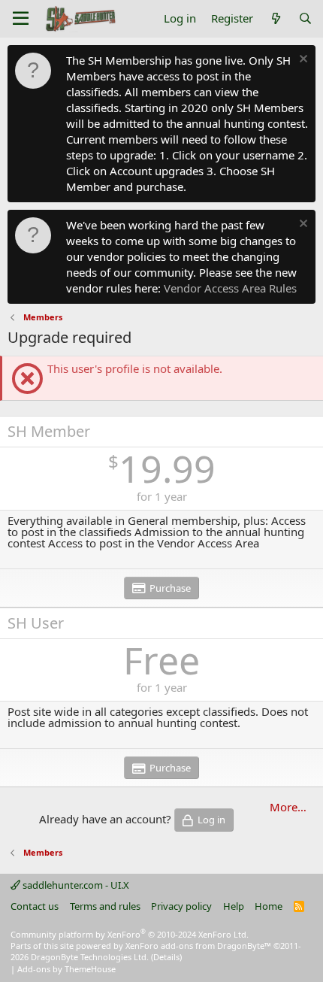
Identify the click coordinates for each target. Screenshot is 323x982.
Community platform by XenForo (130, 934)
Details (166, 956)
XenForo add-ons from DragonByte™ (198, 945)
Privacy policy (181, 906)
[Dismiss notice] (301, 60)
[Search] (305, 18)
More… (288, 806)
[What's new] (275, 18)
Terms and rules (105, 906)
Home (268, 906)
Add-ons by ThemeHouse (66, 968)
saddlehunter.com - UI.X (74, 885)
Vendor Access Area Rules (230, 288)
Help (233, 906)
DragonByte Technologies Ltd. (90, 956)
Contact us (35, 906)
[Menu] (20, 19)
